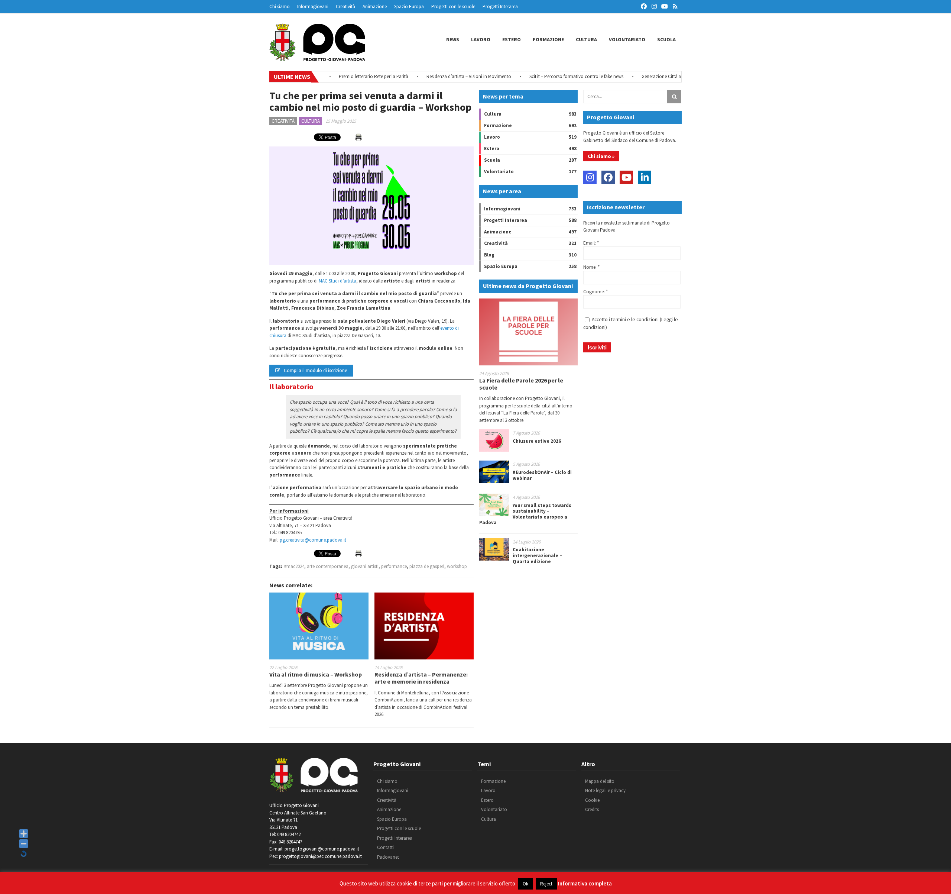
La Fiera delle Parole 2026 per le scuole (521, 384)
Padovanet (388, 857)
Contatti (385, 847)
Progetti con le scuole (453, 6)
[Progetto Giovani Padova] (317, 57)
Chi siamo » (601, 156)
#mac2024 (294, 566)
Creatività (345, 6)
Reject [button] (546, 884)
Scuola (666, 39)
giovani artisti (365, 566)
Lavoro (480, 39)
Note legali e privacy (605, 790)
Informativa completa (585, 883)
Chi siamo (279, 6)
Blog (489, 255)
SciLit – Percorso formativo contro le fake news (556, 76)
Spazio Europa (409, 6)
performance (394, 566)
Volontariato (627, 39)
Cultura (586, 39)
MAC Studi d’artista (337, 281)
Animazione (375, 6)
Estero (511, 39)
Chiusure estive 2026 (537, 441)
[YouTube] (626, 177)
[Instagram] (590, 177)
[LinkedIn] (644, 177)
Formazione (548, 39)
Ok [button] (525, 884)
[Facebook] (608, 177)
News (452, 39)
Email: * (591, 243)
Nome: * (591, 267)
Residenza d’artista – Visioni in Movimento (448, 76)
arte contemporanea (327, 566)
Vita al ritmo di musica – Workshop (315, 674)
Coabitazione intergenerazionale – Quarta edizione (537, 555)
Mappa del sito (599, 781)
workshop (457, 566)
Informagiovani (312, 6)
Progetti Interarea (500, 6)
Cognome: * (595, 291)
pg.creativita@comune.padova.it (313, 540)
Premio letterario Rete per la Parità (352, 76)
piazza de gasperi (426, 566)
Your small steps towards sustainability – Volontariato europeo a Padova (525, 514)
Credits (592, 809)
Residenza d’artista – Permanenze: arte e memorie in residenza (421, 678)
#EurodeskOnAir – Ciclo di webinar (542, 475)
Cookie (592, 800)
